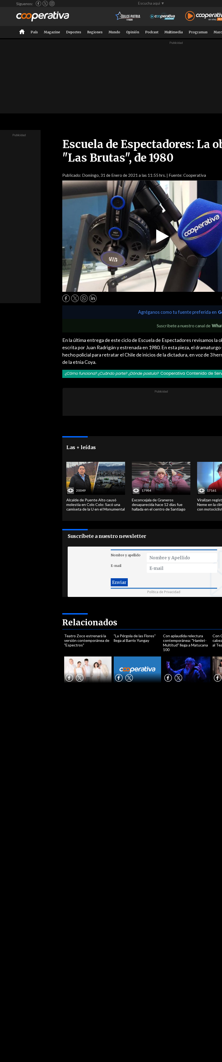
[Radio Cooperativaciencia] (162, 16)
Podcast (151, 32)
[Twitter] (45, 3)
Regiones (95, 32)
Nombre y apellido (126, 555)
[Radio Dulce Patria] (128, 16)
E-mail (116, 566)
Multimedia (173, 32)
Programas (198, 32)
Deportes (73, 32)
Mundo (114, 32)
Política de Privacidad (163, 592)
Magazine (52, 32)
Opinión (132, 32)
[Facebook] (38, 3)
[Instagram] (52, 3)
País (34, 32)
